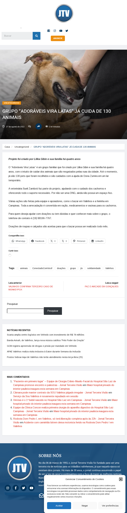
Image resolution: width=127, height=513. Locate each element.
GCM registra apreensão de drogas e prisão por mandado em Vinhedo (42, 346)
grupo (73, 268)
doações (61, 268)
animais (24, 268)
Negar (85, 505)
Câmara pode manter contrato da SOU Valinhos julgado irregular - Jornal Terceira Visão (60, 392)
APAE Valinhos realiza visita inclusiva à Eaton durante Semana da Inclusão (44, 351)
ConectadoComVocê (42, 268)
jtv (82, 268)
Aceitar (59, 505)
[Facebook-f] (48, 30)
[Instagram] (54, 30)
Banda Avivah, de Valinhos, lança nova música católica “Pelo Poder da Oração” (46, 340)
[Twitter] (67, 30)
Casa (7, 147)
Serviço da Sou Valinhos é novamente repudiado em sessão (45, 396)
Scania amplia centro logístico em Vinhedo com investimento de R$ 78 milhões (45, 334)
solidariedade (94, 268)
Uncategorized (11, 103)
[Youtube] (61, 30)
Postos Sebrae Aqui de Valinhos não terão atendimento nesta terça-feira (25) (45, 357)
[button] (120, 479)
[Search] (36, 36)
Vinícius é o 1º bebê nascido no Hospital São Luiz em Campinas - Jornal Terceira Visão (60, 400)
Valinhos (109, 268)
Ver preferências (110, 505)
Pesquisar (12, 304)
